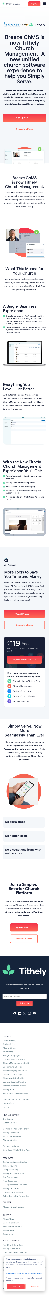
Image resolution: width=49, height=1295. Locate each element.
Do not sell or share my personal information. (24, 1273)
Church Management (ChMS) (16, 1063)
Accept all (16, 1286)
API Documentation (12, 1136)
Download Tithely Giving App (16, 1150)
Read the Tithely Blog (13, 1245)
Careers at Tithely (11, 1222)
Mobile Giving (9, 1048)
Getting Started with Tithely (16, 1128)
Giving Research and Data (15, 1184)
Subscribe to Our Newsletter (16, 1196)
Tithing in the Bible (11, 1248)
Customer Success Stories (15, 1162)
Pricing (6, 1107)
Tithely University (11, 1132)
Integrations (8, 1103)
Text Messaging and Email (15, 1070)
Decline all (34, 1286)
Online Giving (9, 1044)
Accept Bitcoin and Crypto (15, 1093)
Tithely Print (8, 1089)
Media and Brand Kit (12, 1226)
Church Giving (9, 1040)
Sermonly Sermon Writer (14, 1085)
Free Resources (10, 1181)
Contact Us (8, 1234)
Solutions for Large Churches (16, 1099)
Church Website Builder (14, 1078)
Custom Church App (12, 1074)
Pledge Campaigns (11, 1055)
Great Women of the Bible (15, 1252)
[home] (15, 4)
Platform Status (10, 1140)
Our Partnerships (10, 1177)
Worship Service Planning (14, 1082)
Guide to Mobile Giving (13, 1192)
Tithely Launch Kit (11, 1188)
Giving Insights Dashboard (15, 1059)
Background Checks (12, 1066)
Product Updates (11, 1146)
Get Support (8, 1119)
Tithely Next (8, 1230)
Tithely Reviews (10, 1166)
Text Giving (8, 1051)
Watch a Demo (10, 1122)
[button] (44, 4)
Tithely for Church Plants (14, 1173)
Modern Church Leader (13, 1207)
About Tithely (9, 1219)
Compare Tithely (10, 1169)
